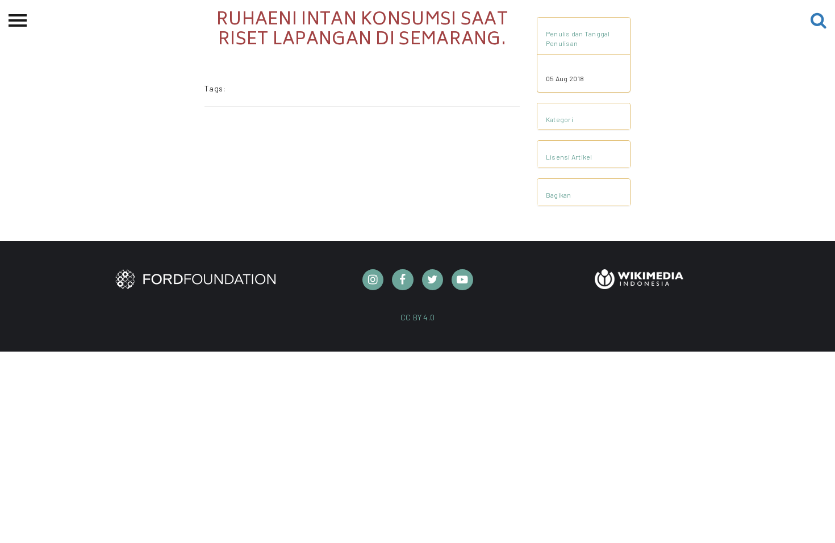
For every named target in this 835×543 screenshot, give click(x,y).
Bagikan (558, 195)
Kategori (559, 119)
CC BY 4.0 (417, 317)
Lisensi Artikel (569, 157)
